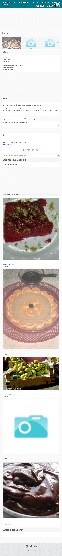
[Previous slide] (4, 43)
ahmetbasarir (7, 524)
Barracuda (6, 266)
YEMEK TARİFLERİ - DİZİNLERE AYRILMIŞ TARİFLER (15, 3)
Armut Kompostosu (8, 394)
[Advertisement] (31, 21)
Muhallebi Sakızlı (7, 458)
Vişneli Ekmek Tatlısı (8, 264)
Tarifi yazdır (8, 144)
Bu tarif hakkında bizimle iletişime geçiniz (15, 142)
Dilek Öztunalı (8, 135)
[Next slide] (58, 43)
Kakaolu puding (7, 522)
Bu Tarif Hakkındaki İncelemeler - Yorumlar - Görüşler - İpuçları (18, 119)
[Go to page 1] (31, 48)
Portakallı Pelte (7, 352)
